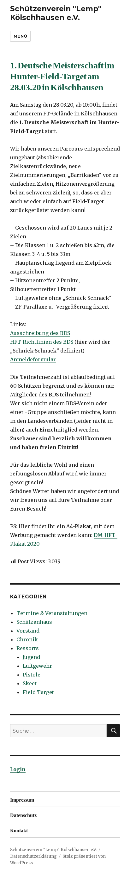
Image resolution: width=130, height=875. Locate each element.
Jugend (31, 657)
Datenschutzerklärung (33, 856)
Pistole (31, 674)
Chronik (27, 639)
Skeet (30, 683)
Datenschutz (23, 814)
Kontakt (19, 829)
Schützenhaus (34, 622)
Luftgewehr (37, 666)
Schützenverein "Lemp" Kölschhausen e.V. (55, 13)
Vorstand (27, 631)
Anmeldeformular (33, 359)
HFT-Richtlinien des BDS (41, 342)
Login (18, 769)
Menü (20, 36)
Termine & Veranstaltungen (51, 613)
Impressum (22, 799)
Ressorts (27, 648)
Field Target (38, 692)
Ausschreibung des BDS (40, 333)
